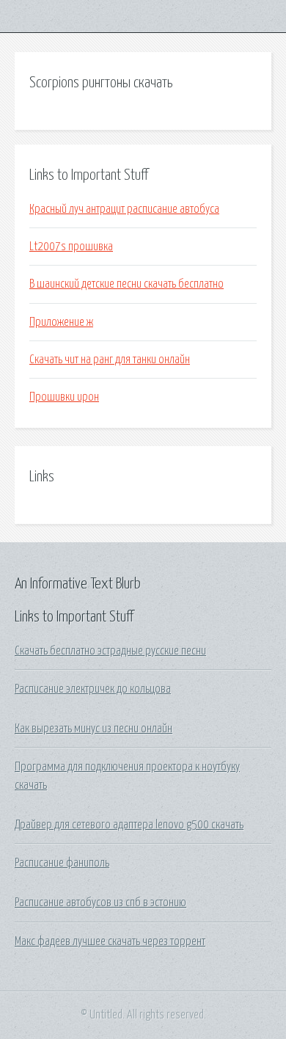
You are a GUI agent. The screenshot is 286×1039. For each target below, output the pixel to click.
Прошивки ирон (64, 397)
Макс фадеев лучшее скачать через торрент (110, 941)
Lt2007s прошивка (71, 246)
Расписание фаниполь (62, 863)
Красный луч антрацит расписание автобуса (124, 209)
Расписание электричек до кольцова (93, 689)
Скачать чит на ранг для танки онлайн (109, 359)
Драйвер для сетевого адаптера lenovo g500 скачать (129, 825)
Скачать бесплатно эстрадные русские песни (110, 651)
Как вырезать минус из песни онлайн (93, 728)
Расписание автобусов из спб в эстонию (100, 902)
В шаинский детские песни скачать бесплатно (126, 284)
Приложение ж (61, 322)
